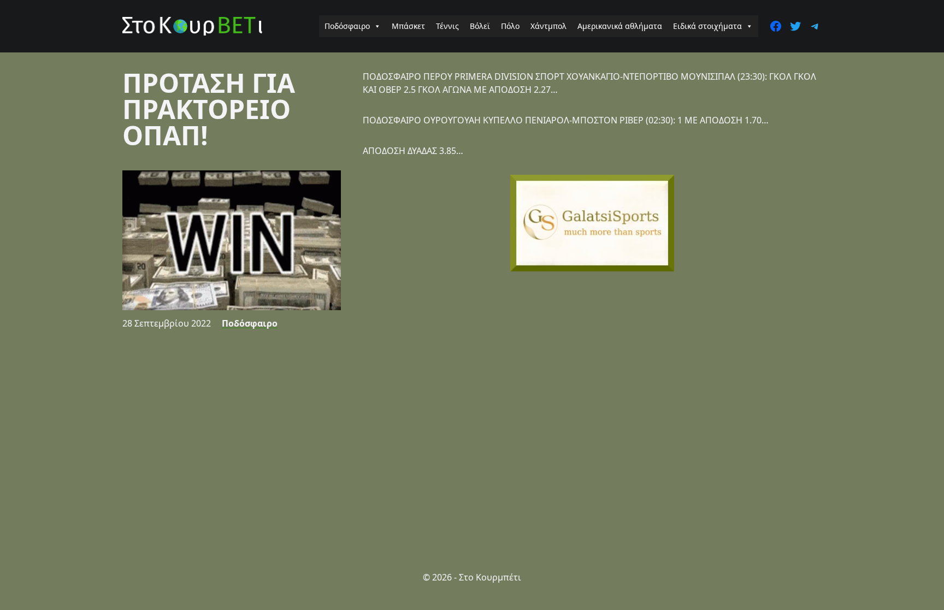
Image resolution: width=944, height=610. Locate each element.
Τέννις (447, 26)
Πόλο (510, 26)
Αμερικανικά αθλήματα (619, 26)
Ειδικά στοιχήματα (707, 26)
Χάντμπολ (548, 26)
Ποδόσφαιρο (347, 26)
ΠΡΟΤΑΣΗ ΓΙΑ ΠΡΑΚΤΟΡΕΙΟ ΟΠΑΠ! (208, 109)
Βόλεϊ (480, 26)
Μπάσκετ (408, 26)
